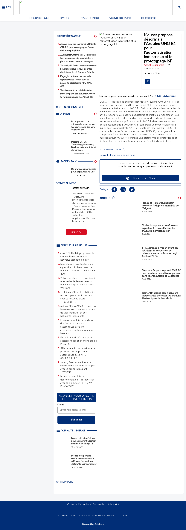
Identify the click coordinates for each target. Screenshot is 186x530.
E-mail (60, 405)
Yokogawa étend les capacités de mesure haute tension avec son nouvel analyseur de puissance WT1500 (78, 283)
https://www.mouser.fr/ (113, 149)
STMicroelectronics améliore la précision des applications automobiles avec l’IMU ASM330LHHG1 (77, 353)
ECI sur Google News (142, 178)
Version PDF (76, 232)
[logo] (38, 7)
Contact (71, 504)
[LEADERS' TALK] (95, 161)
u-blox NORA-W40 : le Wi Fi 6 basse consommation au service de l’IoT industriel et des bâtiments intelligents (78, 311)
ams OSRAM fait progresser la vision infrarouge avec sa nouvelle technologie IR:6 (77, 256)
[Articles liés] (180, 198)
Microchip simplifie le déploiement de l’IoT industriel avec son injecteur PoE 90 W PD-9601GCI (77, 381)
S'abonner (76, 420)
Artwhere (99, 524)
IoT (147, 81)
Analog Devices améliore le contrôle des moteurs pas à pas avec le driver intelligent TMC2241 (77, 367)
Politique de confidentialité (106, 504)
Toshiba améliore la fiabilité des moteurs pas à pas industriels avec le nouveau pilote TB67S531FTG (77, 297)
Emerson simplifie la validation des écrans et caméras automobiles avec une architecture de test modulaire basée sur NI (77, 327)
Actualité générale (90, 18)
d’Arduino (170, 96)
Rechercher (83, 504)
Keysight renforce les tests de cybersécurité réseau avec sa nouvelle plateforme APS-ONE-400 (78, 269)
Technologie (65, 18)
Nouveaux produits (39, 18)
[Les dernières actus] (95, 36)
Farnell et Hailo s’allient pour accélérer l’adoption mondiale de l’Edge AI (78, 341)
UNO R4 (160, 96)
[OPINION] (95, 114)
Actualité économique (120, 18)
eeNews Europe (148, 18)
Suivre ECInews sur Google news (117, 155)
